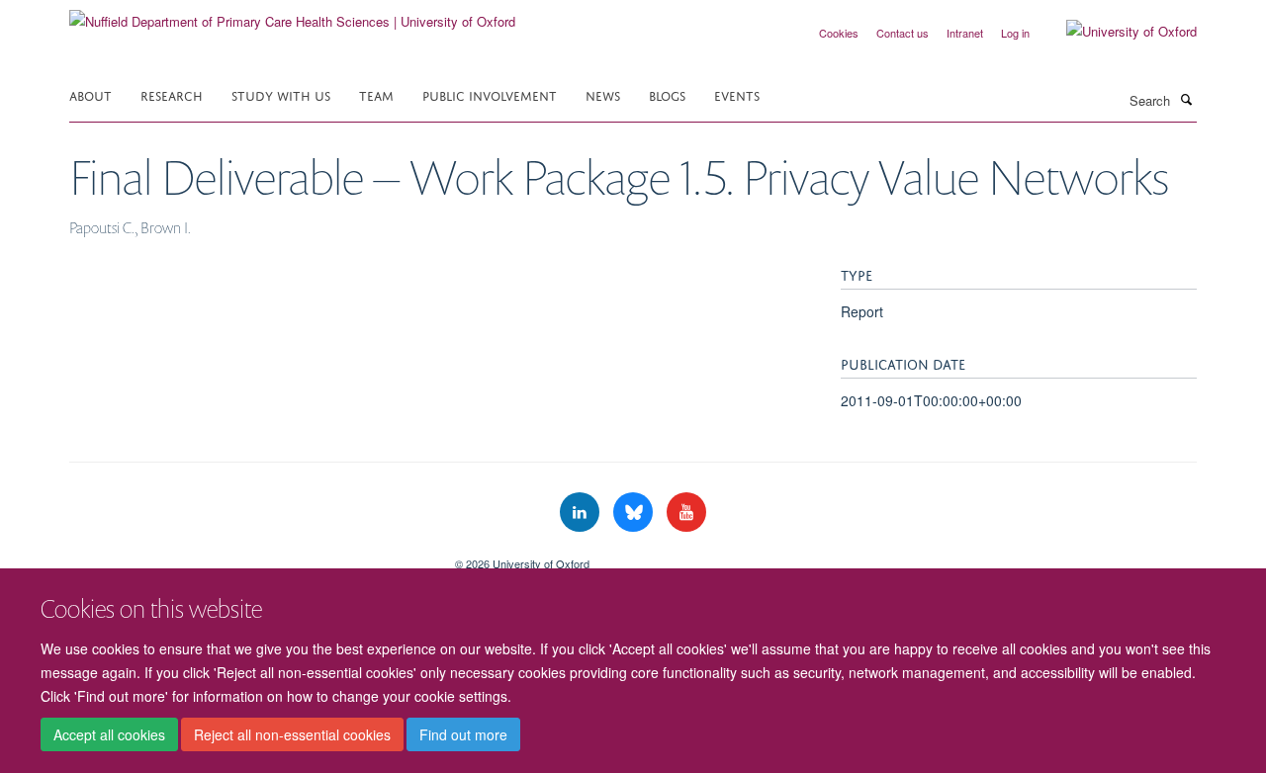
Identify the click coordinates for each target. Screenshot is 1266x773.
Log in (1015, 33)
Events (737, 94)
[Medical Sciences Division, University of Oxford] (247, 556)
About (90, 94)
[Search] (1186, 99)
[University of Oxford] (1117, 31)
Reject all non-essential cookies (292, 734)
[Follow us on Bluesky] (635, 512)
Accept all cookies (109, 734)
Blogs (667, 94)
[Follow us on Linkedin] (581, 512)
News (603, 94)
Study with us (280, 94)
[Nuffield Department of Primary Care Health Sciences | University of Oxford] (292, 14)
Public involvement (489, 94)
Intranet (965, 33)
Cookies (839, 33)
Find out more (463, 734)
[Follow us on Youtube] (686, 512)
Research (171, 94)
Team (376, 94)
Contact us (902, 33)
